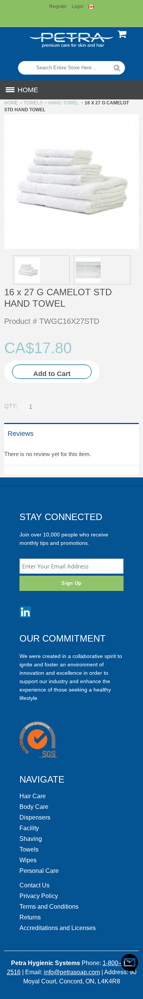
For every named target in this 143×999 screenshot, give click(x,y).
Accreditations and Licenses (57, 928)
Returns (30, 917)
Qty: (10, 406)
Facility (29, 828)
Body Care (33, 807)
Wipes (28, 860)
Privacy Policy (38, 896)
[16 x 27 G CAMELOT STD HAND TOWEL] (71, 117)
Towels (29, 849)
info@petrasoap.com (72, 972)
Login (78, 6)
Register (58, 6)
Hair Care (32, 796)
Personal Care (39, 871)
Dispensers (34, 817)
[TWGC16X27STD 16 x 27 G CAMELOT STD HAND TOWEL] (41, 270)
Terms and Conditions (49, 906)
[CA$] (123, 39)
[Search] (117, 67)
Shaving (30, 839)
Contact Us (34, 885)
